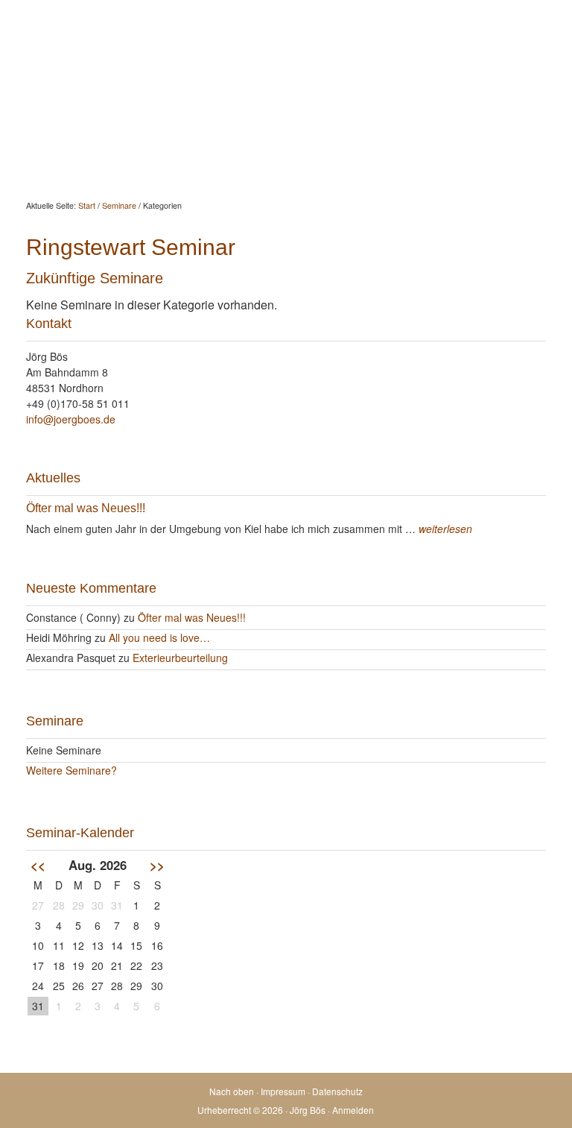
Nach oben (231, 1091)
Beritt (250, 107)
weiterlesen (445, 528)
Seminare (410, 107)
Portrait (481, 107)
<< (38, 865)
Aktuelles (111, 107)
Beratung (186, 107)
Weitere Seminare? (71, 770)
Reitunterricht (325, 107)
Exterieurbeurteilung (180, 657)
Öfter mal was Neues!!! (85, 508)
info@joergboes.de (70, 419)
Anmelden (353, 1109)
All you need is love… (159, 637)
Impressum (283, 1091)
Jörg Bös (286, 44)
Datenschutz (337, 1091)
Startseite (36, 107)
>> (157, 865)
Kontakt (32, 144)
